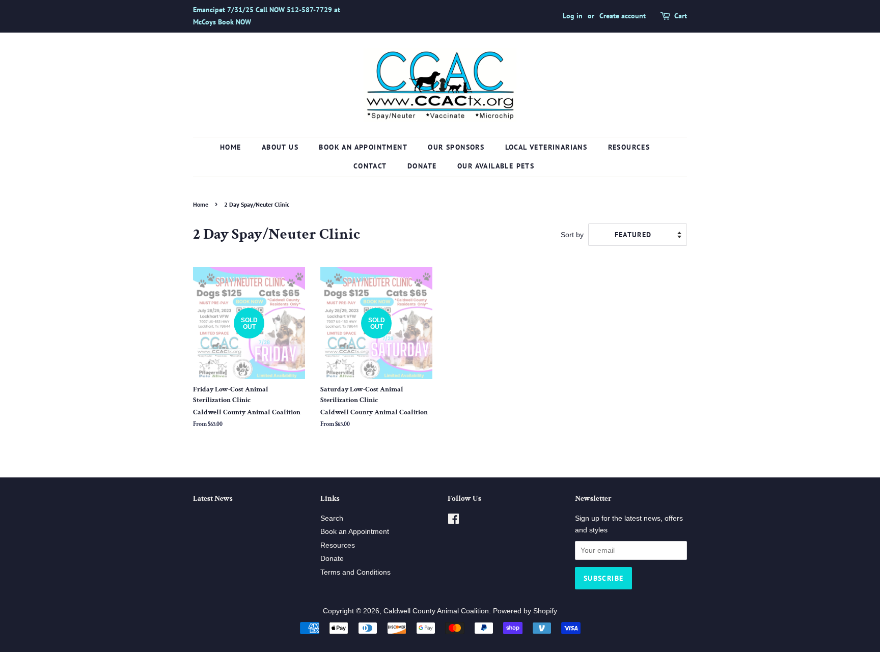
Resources (629, 147)
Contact (370, 166)
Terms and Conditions (355, 572)
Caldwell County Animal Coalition (436, 611)
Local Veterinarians (546, 147)
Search (331, 518)
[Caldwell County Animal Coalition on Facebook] (453, 521)
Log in (573, 15)
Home (230, 147)
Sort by (572, 235)
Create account (622, 15)
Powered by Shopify (525, 611)
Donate (421, 166)
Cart (680, 15)
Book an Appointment (363, 147)
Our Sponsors (456, 147)
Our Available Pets (495, 166)
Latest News (213, 498)
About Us (280, 147)
